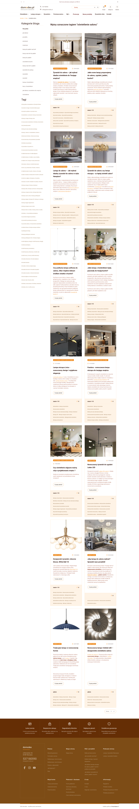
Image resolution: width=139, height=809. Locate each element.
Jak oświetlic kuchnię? (91, 756)
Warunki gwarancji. (53, 753)
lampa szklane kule (92, 220)
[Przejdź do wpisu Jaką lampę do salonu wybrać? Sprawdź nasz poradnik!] (100, 535)
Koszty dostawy (70, 792)
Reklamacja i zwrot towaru (55, 759)
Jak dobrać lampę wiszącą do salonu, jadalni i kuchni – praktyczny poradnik (92, 767)
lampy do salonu (98, 89)
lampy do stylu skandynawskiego (105, 115)
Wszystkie (25, 28)
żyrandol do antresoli (58, 123)
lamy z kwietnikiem (28, 86)
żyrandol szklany (57, 115)
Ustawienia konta (52, 786)
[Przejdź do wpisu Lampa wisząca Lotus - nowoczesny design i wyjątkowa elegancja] (66, 340)
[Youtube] (34, 767)
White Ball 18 (73, 569)
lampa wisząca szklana (99, 118)
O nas (86, 786)
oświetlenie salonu (69, 118)
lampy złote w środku (93, 209)
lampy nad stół (91, 126)
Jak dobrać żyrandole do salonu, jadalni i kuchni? (91, 773)
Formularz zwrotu (52, 756)
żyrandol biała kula (100, 223)
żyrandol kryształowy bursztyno (95, 215)
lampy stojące (91, 319)
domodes (22, 18)
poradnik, (25, 37)
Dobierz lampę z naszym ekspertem (91, 760)
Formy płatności (70, 783)
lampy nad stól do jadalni (29, 53)
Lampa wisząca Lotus (62, 380)
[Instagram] (29, 767)
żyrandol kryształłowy (67, 115)
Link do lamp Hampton (64, 191)
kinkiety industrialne (92, 311)
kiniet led (90, 699)
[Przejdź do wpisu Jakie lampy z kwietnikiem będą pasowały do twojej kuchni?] (100, 244)
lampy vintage (73, 697)
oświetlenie (56, 406)
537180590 (45, 6)
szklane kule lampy (58, 603)
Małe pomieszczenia (90, 753)
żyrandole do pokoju (28, 70)
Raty (49, 771)
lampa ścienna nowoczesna (60, 217)
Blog (26, 18)
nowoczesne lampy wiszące (94, 506)
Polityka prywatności (108, 793)
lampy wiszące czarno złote (65, 414)
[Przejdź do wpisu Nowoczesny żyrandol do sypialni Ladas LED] (100, 441)
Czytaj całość (58, 99)
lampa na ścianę (91, 705)
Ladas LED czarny (103, 471)
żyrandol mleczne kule (59, 317)
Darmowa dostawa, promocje (71, 788)
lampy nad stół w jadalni (29, 65)
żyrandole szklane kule (68, 311)
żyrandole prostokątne (59, 112)
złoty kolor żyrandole (58, 120)
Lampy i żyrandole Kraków (110, 756)
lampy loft (90, 118)
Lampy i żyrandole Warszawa (111, 753)
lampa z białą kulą (67, 603)
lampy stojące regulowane (59, 509)
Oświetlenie (26, 94)
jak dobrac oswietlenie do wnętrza (32, 90)
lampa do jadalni (66, 215)
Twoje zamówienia (53, 783)
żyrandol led (98, 186)
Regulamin (106, 783)
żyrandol (25, 78)
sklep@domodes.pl (47, 9)
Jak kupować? (51, 768)
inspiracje (25, 45)
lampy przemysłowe (58, 420)
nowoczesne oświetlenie (103, 308)
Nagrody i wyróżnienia (91, 790)
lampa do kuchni (102, 123)
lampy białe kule (91, 223)
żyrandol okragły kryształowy (71, 112)
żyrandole (25, 74)
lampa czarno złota (92, 317)
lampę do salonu (92, 575)
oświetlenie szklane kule (103, 220)
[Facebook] (24, 767)
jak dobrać (25, 33)
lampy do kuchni (99, 126)
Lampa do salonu (57, 377)
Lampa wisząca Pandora (100, 379)
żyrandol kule (57, 319)
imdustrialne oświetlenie (93, 509)
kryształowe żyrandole (59, 503)
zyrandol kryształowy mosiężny (71, 120)
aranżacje (25, 41)
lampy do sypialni (57, 220)
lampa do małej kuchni (59, 223)
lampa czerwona (91, 417)
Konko (67, 658)
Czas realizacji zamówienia (73, 795)
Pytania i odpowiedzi (53, 765)
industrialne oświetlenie (93, 217)
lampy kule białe (75, 314)
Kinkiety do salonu (92, 654)
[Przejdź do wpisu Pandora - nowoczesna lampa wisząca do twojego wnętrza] (100, 340)
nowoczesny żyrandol (105, 509)
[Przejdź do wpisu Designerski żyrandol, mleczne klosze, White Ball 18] (66, 535)
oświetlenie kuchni (28, 61)
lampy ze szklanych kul (71, 600)
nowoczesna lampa (104, 697)
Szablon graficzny (110, 806)
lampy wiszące (91, 314)
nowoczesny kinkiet (97, 699)
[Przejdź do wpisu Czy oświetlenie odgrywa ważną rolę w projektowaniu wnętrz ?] (66, 441)
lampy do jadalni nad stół (29, 49)
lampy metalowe (73, 411)
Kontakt (87, 783)
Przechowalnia (51, 790)
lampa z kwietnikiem (28, 82)
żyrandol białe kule (65, 319)
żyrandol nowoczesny (58, 118)
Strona (107, 711)
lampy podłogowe (102, 317)
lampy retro (56, 699)
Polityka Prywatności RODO (110, 790)
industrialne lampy (106, 506)
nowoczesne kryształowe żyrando (95, 414)
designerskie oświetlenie (104, 120)
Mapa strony (69, 753)
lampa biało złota (100, 314)
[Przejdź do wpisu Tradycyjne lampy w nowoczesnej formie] (66, 624)
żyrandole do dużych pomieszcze (61, 126)
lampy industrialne (92, 115)
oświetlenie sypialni (67, 220)
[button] (118, 2)
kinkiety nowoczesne (92, 120)
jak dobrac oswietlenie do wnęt (63, 360)
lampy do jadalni (27, 57)
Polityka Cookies (107, 786)
